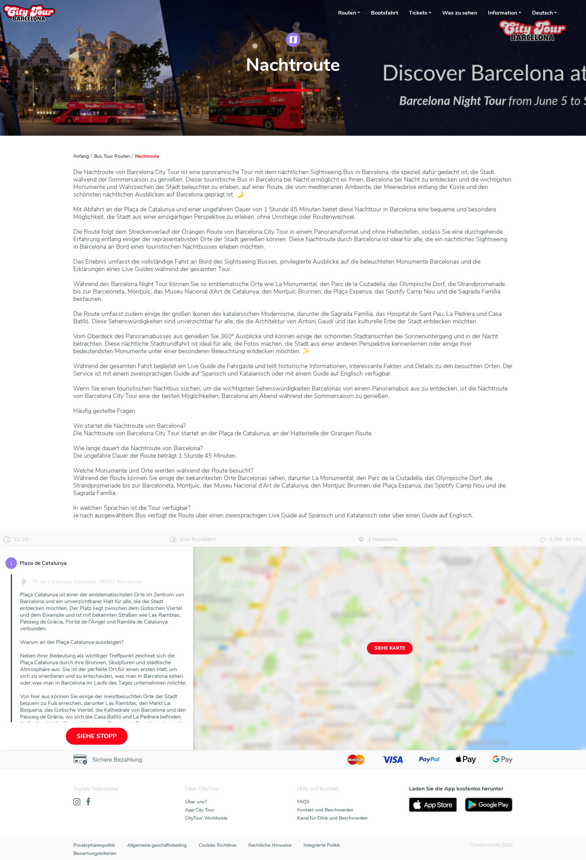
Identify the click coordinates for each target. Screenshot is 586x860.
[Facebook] (88, 802)
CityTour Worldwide (206, 818)
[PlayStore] (489, 805)
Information (502, 13)
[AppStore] (433, 805)
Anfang (81, 156)
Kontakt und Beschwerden (325, 810)
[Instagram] (76, 802)
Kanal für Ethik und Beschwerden (332, 818)
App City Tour (199, 810)
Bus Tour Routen (112, 156)
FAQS (303, 802)
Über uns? (196, 802)
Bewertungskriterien (94, 853)
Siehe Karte (389, 648)
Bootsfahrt (384, 13)
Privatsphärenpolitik (94, 845)
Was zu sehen (459, 13)
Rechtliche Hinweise (269, 845)
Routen (347, 13)
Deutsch (542, 13)
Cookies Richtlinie (217, 845)
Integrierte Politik (322, 845)
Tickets (418, 13)
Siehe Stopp (97, 736)
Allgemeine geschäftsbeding (157, 845)
